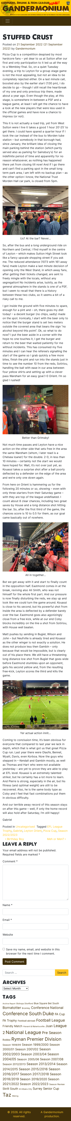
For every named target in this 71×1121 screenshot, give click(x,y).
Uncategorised (25, 826)
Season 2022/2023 (34, 1084)
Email (7, 919)
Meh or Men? (56, 839)
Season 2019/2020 (33, 1079)
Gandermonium (25, 48)
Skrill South (10, 1088)
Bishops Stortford (24, 1003)
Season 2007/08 (51, 1059)
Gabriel (17, 830)
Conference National (47, 1008)
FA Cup (60, 1014)
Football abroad (26, 1020)
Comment (10, 861)
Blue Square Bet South (46, 1003)
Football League (50, 1020)
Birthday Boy (15, 839)
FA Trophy (10, 1020)
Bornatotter (12, 1008)
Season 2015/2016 (33, 1069)
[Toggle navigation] (7, 21)
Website (8, 934)
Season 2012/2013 (14, 1064)
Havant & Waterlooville (34, 1026)
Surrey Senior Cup (46, 1088)
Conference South (22, 1013)
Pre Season (51, 1033)
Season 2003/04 (34, 1054)
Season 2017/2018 (34, 1074)
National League (23, 1032)
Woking (15, 1096)
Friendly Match (12, 1026)
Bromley (26, 1008)
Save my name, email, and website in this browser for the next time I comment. (33, 951)
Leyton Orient (33, 830)
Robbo (7, 1039)
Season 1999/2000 (35, 1044)
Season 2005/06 (28, 1059)
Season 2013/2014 (41, 1064)
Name (7, 905)
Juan (49, 1026)
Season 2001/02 (26, 1049)
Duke (48, 1013)
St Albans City (25, 1089)
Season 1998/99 (12, 1044)
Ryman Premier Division (36, 1039)
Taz (7, 1095)
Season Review (57, 1084)
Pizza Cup (50, 830)
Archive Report (9, 1004)
